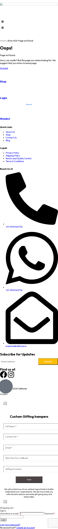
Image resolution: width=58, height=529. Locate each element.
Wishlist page (6, 397)
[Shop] (3, 73)
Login (3, 98)
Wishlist (5, 118)
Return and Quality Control (18, 158)
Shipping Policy (13, 155)
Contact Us (11, 137)
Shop (3, 81)
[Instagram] (10, 374)
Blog (8, 140)
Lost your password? (10, 524)
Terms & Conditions (15, 161)
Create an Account (25, 527)
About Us (10, 131)
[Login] (3, 89)
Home (3, 40)
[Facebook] (3, 374)
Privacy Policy (12, 152)
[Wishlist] (3, 110)
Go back (4, 68)
